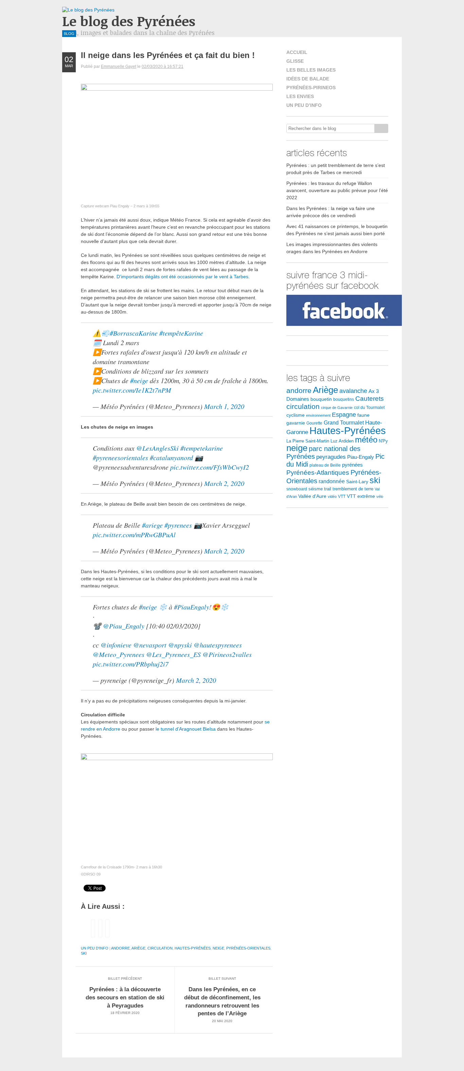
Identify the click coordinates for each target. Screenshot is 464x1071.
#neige (139, 380)
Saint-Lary (357, 481)
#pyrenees (178, 525)
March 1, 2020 (224, 406)
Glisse (295, 61)
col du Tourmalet (369, 407)
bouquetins (343, 399)
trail (327, 488)
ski (84, 953)
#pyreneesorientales (120, 457)
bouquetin (321, 399)
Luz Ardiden (342, 441)
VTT (341, 496)
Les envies (300, 96)
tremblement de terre (353, 489)
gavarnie (295, 423)
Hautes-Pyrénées (193, 948)
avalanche (353, 391)
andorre (120, 948)
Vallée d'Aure (312, 496)
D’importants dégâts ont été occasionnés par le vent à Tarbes (182, 276)
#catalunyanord (171, 457)
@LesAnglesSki (157, 448)
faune (363, 415)
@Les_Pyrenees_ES (173, 654)
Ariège (138, 948)
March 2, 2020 (224, 483)
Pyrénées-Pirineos (311, 87)
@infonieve (116, 644)
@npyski (180, 644)
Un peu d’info (304, 105)
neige (218, 948)
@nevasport (149, 644)
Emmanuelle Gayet (118, 66)
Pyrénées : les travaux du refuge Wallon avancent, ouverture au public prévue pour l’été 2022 (337, 190)
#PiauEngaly (191, 606)
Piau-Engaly (360, 457)
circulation (160, 948)
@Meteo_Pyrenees (118, 654)
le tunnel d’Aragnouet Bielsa (186, 729)
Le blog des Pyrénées (128, 21)
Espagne (344, 414)
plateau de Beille (325, 465)
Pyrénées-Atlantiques (317, 472)
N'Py (383, 441)
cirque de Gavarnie (337, 408)
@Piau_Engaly (123, 625)
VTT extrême (361, 496)
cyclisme (295, 415)
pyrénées (352, 465)
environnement (318, 415)
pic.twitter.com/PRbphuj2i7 (130, 663)
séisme (315, 488)
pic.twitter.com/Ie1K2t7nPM (132, 390)
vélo (379, 496)
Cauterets (369, 398)
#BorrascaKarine (134, 332)
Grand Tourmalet (344, 422)
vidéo (332, 496)
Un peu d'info (94, 948)
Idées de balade (307, 78)
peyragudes (331, 457)
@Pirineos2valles (227, 654)
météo (366, 439)
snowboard (296, 489)
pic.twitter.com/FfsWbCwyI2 (209, 467)
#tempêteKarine (181, 332)
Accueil (296, 52)
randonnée (332, 481)
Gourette (314, 423)
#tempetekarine (201, 448)
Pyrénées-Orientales (248, 948)
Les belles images (311, 70)
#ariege (152, 525)
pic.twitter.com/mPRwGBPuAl (134, 534)
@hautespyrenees (218, 644)
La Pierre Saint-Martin (307, 441)
